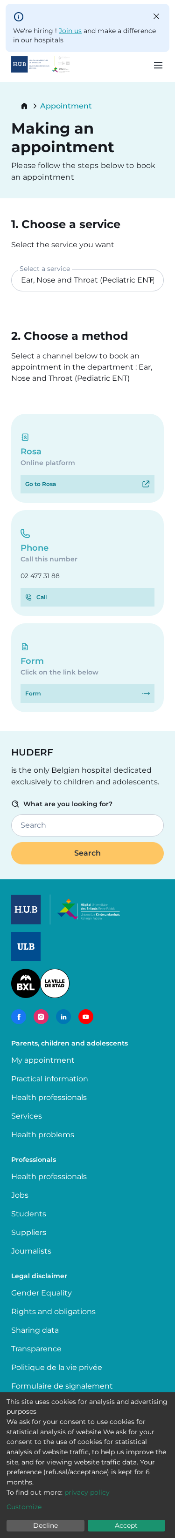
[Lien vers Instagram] (41, 1016)
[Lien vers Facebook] (18, 1016)
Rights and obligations (53, 1311)
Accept (126, 1525)
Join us (70, 31)
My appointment (43, 1060)
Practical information (51, 1078)
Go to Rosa (40, 483)
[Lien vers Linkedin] (63, 1016)
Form (33, 693)
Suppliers (28, 1232)
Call (41, 597)
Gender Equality (41, 1292)
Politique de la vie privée (56, 1367)
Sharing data (35, 1330)
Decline (45, 1525)
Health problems (42, 1134)
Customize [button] (24, 1507)
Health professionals (49, 1097)
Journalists (31, 1251)
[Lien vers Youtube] (85, 1016)
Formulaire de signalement (62, 1386)
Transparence (36, 1348)
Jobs (19, 1195)
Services (26, 1116)
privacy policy (87, 1492)
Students (28, 1213)
